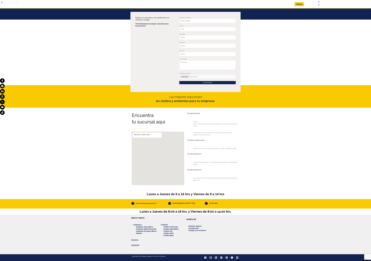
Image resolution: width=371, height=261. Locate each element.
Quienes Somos (195, 226)
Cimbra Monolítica (171, 229)
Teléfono (182, 34)
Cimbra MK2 (168, 235)
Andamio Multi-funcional (146, 229)
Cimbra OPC (168, 233)
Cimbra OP (167, 231)
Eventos (134, 240)
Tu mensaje (183, 59)
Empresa (182, 42)
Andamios (137, 225)
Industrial (135, 245)
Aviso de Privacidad (159, 256)
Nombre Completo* (185, 17)
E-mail (181, 26)
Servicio (181, 51)
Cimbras (164, 225)
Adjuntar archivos (184, 73)
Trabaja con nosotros (197, 230)
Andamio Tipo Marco (144, 227)
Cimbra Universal (170, 227)
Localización (193, 228)
